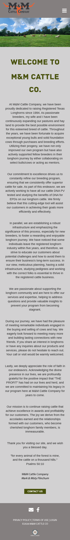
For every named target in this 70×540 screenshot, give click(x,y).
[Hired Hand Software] (35, 533)
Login (53, 520)
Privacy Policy (22, 520)
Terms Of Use (40, 520)
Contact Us (35, 491)
